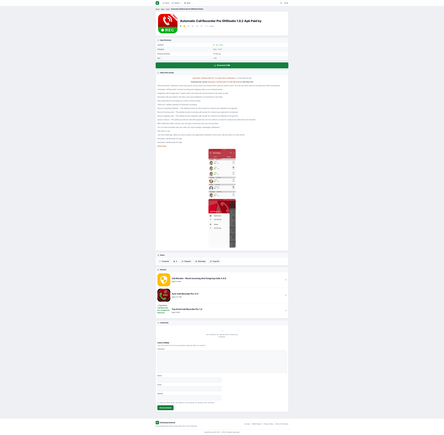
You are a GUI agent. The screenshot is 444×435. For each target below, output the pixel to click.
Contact (247, 424)
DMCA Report (257, 424)
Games (176, 3)
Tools (167, 9)
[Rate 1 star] (184, 26)
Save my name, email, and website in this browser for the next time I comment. (187, 402)
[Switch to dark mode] (286, 3)
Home (167, 3)
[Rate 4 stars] (197, 26)
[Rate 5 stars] (201, 26)
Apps (188, 3)
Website (160, 393)
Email (159, 385)
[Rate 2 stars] (189, 26)
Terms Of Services (281, 424)
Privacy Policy (268, 424)
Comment (161, 349)
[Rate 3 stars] (193, 26)
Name (159, 376)
